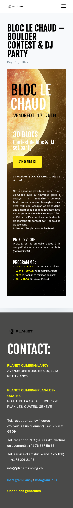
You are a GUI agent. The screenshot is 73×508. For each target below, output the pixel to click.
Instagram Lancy (19, 480)
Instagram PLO (46, 480)
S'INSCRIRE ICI (27, 161)
